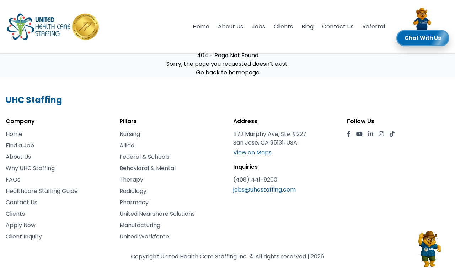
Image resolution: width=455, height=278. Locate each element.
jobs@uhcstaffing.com (264, 189)
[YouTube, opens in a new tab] (359, 134)
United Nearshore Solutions (157, 214)
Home (201, 26)
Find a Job (20, 145)
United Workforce (144, 236)
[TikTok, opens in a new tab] (392, 134)
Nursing (129, 134)
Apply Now (21, 225)
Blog (307, 26)
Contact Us (338, 26)
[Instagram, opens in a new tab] (381, 134)
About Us (230, 26)
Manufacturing (139, 225)
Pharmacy (134, 202)
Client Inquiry (24, 236)
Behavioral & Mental (147, 168)
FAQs (13, 179)
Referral (373, 26)
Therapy (131, 179)
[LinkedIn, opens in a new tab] (370, 134)
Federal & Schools (144, 157)
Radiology (132, 191)
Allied (126, 145)
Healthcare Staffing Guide (42, 191)
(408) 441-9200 (255, 179)
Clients (283, 26)
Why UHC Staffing (30, 168)
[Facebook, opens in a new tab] (348, 134)
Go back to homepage (227, 72)
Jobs (258, 26)
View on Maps (252, 152)
